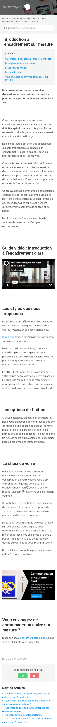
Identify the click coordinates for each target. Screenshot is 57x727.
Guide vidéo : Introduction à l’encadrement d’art (28, 59)
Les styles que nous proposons (20, 63)
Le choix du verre (13, 72)
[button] (23, 675)
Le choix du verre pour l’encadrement (24, 715)
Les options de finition (15, 68)
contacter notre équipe (33, 637)
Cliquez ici (8, 337)
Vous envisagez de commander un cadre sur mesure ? (26, 78)
